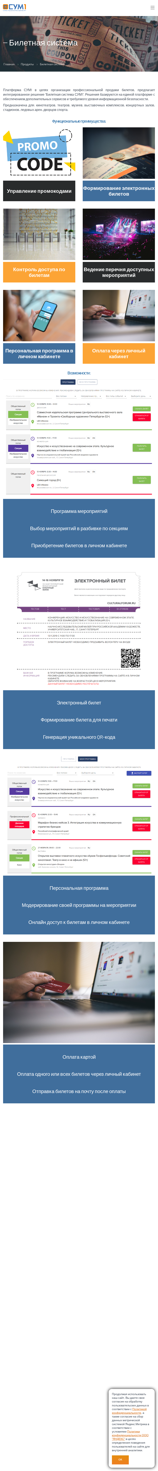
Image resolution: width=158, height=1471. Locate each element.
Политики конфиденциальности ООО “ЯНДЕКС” (130, 1435)
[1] (153, 7)
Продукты (27, 64)
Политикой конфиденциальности (129, 1410)
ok (120, 1459)
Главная (9, 64)
